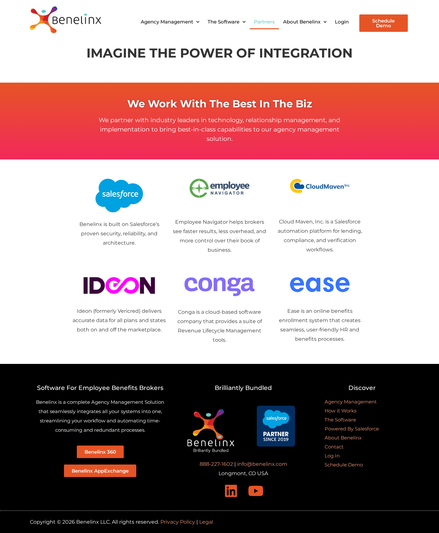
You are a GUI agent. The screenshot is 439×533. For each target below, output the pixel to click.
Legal (206, 522)
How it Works (340, 411)
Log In (332, 456)
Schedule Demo (344, 465)
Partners (264, 22)
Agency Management (167, 22)
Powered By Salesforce (352, 429)
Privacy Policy (177, 522)
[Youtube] (255, 491)
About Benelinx (301, 22)
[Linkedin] (231, 491)
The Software (223, 22)
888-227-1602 (216, 464)
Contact (334, 447)
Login (342, 22)
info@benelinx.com (262, 464)
